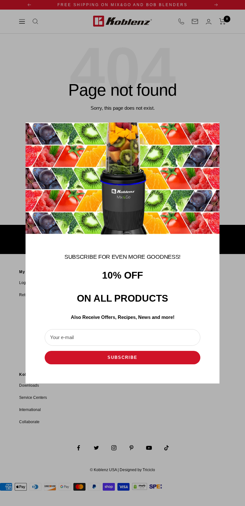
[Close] (209, 132)
